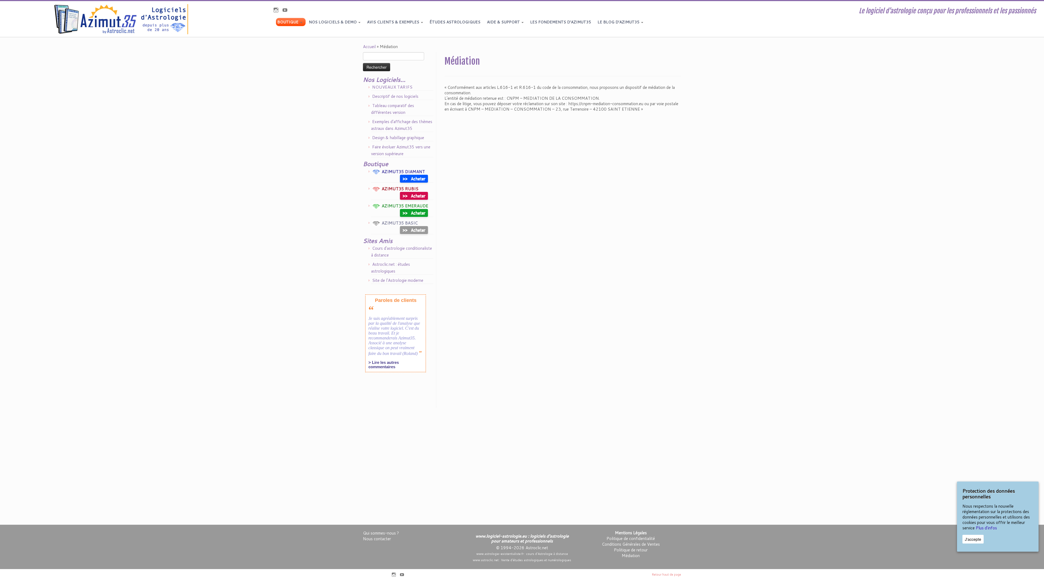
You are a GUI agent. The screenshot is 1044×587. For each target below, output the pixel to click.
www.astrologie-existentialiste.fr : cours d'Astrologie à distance (522, 554)
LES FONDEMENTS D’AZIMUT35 (560, 22)
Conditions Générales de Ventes (631, 544)
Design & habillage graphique (398, 137)
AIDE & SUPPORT (504, 22)
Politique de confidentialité (631, 538)
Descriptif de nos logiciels (395, 96)
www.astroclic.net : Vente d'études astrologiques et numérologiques (522, 560)
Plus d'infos (986, 528)
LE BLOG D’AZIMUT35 (619, 22)
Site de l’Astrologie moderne (397, 280)
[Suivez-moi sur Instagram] (277, 10)
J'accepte (973, 539)
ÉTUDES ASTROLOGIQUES (455, 22)
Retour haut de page (666, 574)
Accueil (369, 46)
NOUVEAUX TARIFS (392, 87)
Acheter (414, 178)
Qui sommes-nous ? (381, 533)
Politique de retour (631, 550)
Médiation (631, 555)
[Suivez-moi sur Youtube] (286, 10)
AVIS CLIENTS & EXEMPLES (393, 22)
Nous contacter (377, 539)
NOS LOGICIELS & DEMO (333, 22)
